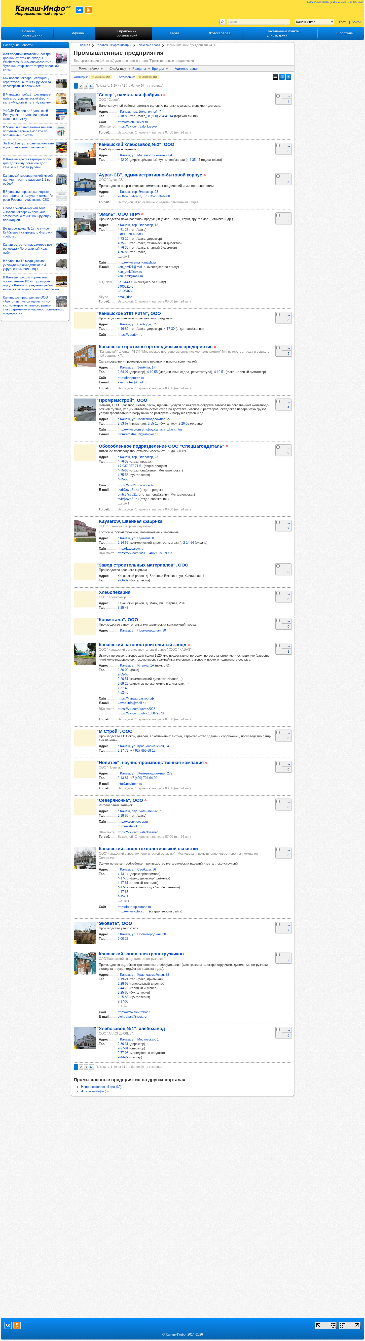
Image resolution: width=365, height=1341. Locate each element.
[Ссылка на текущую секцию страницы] (167, 53)
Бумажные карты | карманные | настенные (335, 2)
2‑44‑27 (123, 1057)
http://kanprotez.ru (131, 378)
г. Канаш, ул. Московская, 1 (138, 1039)
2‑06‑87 (123, 580)
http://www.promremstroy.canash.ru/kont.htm (150, 429)
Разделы (139, 68)
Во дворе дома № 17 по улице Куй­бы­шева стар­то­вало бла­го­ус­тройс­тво (27, 232)
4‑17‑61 (123, 883)
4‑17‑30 (169, 329)
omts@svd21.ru (129, 494)
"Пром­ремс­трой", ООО (122, 400)
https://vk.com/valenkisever (138, 126)
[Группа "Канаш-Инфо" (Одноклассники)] (88, 10)
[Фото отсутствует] (85, 320)
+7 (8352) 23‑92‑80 (156, 196)
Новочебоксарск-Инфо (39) (101, 1087)
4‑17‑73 (123, 878)
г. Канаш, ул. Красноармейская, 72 (143, 974)
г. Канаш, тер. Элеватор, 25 (138, 192)
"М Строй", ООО (115, 731)
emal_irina (125, 297)
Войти (356, 22)
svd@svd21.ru (128, 490)
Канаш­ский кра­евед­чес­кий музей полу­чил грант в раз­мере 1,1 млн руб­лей (28, 179)
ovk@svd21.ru (128, 499)
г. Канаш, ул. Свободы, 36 (137, 869)
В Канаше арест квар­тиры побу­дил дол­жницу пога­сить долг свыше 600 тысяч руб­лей (27, 163)
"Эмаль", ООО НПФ (118, 214)
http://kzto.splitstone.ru (134, 907)
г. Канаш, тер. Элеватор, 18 (138, 225)
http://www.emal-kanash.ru (137, 262)
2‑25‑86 (123, 997)
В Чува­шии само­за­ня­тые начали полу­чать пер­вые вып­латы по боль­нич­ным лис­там (27, 131)
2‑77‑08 (123, 1053)
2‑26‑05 (184, 423)
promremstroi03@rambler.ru (137, 434)
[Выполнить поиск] (222, 22)
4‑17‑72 (123, 887)
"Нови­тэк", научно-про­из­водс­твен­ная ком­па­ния (150, 762)
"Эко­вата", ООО (114, 923)
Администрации (186, 68)
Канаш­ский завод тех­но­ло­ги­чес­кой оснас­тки (148, 848)
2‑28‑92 (123, 983)
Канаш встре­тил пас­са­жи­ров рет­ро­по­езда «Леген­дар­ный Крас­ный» (28, 248)
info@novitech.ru (130, 784)
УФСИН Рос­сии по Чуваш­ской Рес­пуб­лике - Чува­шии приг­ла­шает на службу (26, 115)
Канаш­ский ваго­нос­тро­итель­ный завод (142, 644)
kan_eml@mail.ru (130, 276)
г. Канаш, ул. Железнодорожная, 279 (145, 773)
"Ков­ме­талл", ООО (117, 619)
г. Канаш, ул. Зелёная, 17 (136, 367)
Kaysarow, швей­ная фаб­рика (130, 521)
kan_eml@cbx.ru (130, 271)
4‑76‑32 (123, 461)
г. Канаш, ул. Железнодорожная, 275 (145, 419)
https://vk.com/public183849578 (141, 713)
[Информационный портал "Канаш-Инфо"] (40, 10)
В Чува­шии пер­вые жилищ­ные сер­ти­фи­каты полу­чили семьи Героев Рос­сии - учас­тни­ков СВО (28, 195)
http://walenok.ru (130, 826)
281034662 (125, 291)
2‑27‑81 (123, 1048)
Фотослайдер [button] (88, 68)
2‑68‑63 (135, 196)
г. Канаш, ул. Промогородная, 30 (142, 630)
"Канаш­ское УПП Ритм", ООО (129, 313)
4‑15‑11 (123, 896)
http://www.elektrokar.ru (134, 1012)
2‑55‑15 (153, 423)
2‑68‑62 (123, 196)
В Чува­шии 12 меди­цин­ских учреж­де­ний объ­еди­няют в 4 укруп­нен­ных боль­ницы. (24, 265)
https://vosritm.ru (130, 334)
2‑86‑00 (123, 670)
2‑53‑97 (123, 423)
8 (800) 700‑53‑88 (130, 234)
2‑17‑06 (123, 1001)
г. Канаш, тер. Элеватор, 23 (138, 457)
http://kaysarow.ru (130, 548)
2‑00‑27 (123, 938)
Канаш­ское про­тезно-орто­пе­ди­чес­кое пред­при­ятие (156, 346)
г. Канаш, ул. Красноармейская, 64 (143, 746)
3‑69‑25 (123, 683)
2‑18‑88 (123, 116)
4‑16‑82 (123, 329)
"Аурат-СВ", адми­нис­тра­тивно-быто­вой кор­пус (149, 174)
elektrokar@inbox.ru (132, 1016)
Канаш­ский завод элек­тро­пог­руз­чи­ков (141, 953)
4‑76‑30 (123, 247)
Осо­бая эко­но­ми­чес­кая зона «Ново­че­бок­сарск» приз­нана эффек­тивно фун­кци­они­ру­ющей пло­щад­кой (27, 214)
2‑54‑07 (123, 372)
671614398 (125, 282)
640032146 (125, 286)
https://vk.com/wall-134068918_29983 (145, 553)
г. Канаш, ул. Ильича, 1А (136, 665)
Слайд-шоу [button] (118, 68)
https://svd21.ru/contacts (136, 485)
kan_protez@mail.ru (132, 382)
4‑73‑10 (123, 238)
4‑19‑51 (219, 372)
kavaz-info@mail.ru (132, 703)
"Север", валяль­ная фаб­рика (129, 94)
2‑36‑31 (123, 1044)
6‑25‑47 (123, 607)
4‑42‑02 (123, 160)
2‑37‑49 (123, 688)
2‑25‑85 (123, 992)
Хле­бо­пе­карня (115, 592)
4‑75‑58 (123, 475)
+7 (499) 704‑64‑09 (143, 778)
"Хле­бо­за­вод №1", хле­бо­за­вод (131, 1028)
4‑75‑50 (123, 479)
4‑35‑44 (194, 160)
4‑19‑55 (152, 372)
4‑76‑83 (123, 252)
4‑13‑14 (123, 874)
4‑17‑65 (123, 892)
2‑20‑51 (123, 679)
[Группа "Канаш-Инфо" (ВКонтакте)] (79, 10)
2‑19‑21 (123, 979)
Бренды (158, 68)
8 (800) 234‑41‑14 (160, 116)
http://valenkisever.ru (133, 122)
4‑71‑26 (123, 230)
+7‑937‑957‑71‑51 (130, 466)
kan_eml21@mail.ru (132, 267)
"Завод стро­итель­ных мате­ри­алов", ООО (142, 565)
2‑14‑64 (188, 542)
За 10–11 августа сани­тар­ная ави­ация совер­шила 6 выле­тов (28, 145)
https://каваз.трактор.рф (136, 698)
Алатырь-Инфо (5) (95, 1091)
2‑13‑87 (123, 778)
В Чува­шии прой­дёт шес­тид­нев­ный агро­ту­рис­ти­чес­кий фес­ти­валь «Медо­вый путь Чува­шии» (27, 98)
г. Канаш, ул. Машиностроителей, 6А (145, 155)
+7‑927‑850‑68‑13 (142, 750)
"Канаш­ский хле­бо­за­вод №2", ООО (135, 144)
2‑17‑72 (123, 750)
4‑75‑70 (123, 243)
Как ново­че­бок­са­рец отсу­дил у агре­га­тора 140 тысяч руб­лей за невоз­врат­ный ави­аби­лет (27, 82)
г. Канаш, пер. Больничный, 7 (139, 111)
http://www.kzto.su (131, 911)
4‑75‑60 (123, 470)
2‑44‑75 (123, 988)
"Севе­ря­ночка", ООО (120, 800)
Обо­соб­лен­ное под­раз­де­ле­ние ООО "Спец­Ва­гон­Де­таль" (161, 446)
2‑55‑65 (123, 674)
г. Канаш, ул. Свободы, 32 (137, 324)
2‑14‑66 (123, 542)
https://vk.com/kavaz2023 (136, 709)
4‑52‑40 (123, 692)
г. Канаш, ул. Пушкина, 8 (136, 538)
